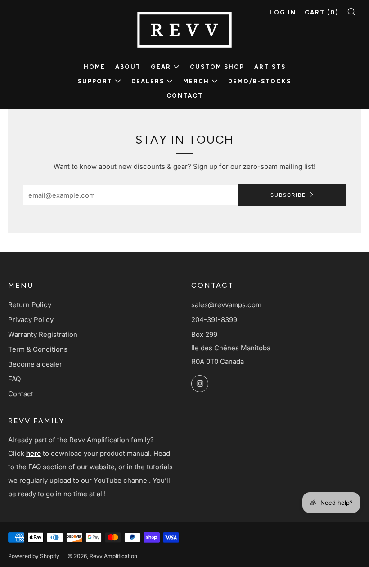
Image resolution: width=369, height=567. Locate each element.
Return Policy (29, 304)
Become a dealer (35, 364)
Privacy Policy (31, 319)
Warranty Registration (42, 334)
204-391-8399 (214, 319)
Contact (184, 95)
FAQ (14, 379)
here (33, 453)
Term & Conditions (38, 349)
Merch (196, 81)
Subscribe (288, 195)
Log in (283, 12)
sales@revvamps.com (226, 304)
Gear (161, 67)
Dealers (147, 81)
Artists (270, 67)
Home (94, 67)
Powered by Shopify (33, 556)
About (128, 67)
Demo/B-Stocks (259, 81)
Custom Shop (217, 67)
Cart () (321, 12)
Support (95, 81)
